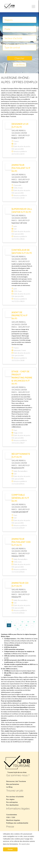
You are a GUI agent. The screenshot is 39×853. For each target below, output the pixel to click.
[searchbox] (19, 19)
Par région (10, 799)
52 (22, 622)
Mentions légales (13, 820)
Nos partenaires (12, 784)
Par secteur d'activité (15, 797)
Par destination (12, 805)
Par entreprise (12, 802)
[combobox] (19, 20)
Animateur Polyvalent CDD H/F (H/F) (21, 542)
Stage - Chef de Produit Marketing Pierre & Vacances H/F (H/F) (22, 377)
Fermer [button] (10, 849)
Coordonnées (11, 815)
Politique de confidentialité (17, 823)
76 (17, 629)
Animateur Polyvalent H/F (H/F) (21, 168)
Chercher (19, 58)
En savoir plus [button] (24, 844)
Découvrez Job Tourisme (16, 781)
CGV (13, 817)
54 (34, 622)
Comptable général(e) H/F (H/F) (20, 498)
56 (15, 625)
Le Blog (9, 787)
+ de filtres (19, 64)
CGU (8, 817)
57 (20, 625)
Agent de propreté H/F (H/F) (19, 315)
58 (26, 625)
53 (28, 622)
